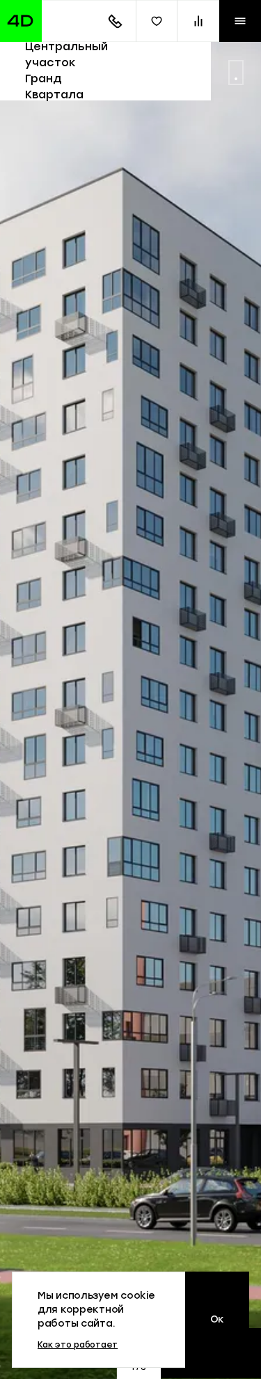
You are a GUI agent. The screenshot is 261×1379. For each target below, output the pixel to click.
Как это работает (78, 1345)
